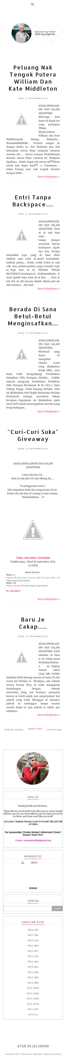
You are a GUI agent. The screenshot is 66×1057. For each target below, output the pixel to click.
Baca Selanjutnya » (49, 176)
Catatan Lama (54, 730)
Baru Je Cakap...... (33, 623)
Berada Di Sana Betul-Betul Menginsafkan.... (33, 316)
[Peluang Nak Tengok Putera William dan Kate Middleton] (21, 119)
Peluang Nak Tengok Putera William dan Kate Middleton (33, 78)
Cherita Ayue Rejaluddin (31, 1054)
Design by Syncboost (52, 1054)
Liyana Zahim (49, 578)
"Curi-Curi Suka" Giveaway (33, 435)
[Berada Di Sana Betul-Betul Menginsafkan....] (21, 354)
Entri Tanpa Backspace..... (33, 201)
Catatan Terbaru (13, 730)
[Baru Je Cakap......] (21, 657)
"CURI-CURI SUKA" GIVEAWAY (33, 558)
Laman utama (35, 729)
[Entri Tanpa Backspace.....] (21, 235)
